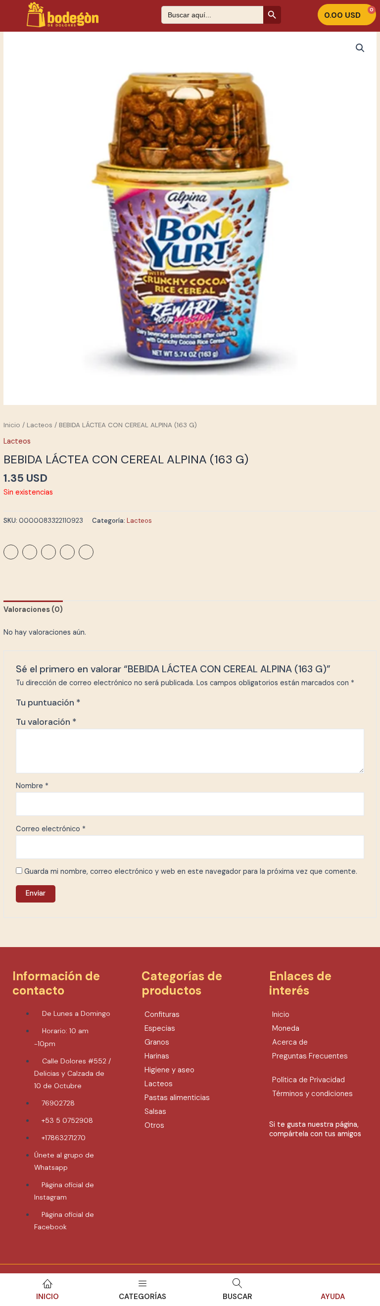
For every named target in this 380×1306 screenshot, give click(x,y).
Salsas (155, 1111)
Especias (159, 1028)
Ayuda (333, 1297)
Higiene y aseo (169, 1070)
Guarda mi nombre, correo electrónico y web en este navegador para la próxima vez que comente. (190, 871)
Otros (154, 1125)
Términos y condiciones (312, 1094)
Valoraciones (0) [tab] (33, 609)
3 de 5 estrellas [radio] (110, 705)
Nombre (32, 786)
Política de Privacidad (308, 1080)
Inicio (47, 1297)
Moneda (285, 1028)
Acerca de (290, 1042)
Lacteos (39, 425)
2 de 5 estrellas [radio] (100, 705)
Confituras (162, 1014)
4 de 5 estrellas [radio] (121, 705)
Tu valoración (46, 721)
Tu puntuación (48, 702)
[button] (360, 48)
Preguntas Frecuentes (310, 1056)
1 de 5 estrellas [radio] (89, 705)
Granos (156, 1042)
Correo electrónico (51, 829)
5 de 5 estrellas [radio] (132, 705)
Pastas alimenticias (177, 1098)
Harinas (156, 1056)
